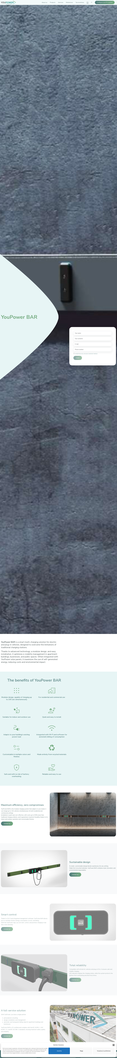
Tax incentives (80, 2)
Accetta (59, 1051)
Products (52, 2)
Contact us (7, 824)
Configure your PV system (105, 2)
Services (60, 2)
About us (44, 2)
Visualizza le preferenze (103, 1051)
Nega (81, 1051)
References (69, 2)
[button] (113, 1045)
